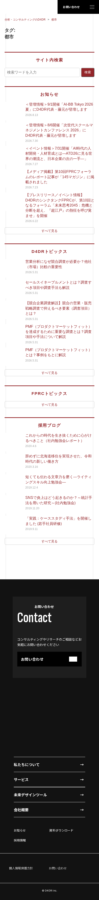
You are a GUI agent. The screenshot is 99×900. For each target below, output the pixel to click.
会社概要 (21, 809)
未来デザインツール (30, 794)
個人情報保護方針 (21, 868)
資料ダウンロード (61, 830)
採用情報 (20, 840)
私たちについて (27, 764)
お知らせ (20, 830)
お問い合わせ (71, 7)
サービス (21, 779)
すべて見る (49, 231)
